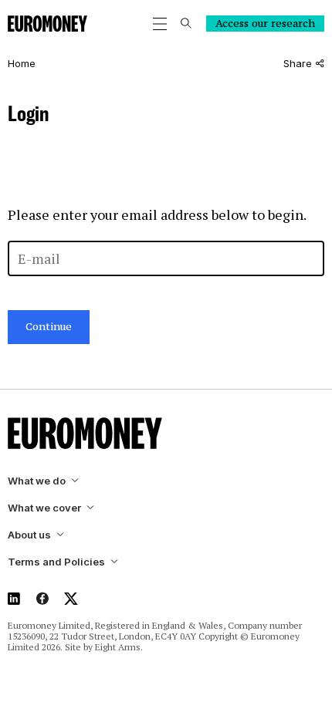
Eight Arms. (119, 647)
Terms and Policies (56, 562)
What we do (37, 481)
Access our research (265, 23)
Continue (48, 326)
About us (29, 535)
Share (297, 63)
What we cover (44, 508)
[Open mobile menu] (160, 24)
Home (22, 63)
